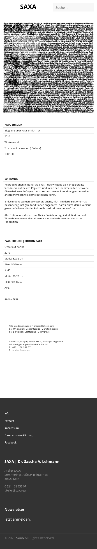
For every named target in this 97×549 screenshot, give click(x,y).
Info (7, 413)
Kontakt (9, 420)
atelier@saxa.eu (21, 350)
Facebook (10, 442)
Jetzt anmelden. (18, 519)
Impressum (12, 428)
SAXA (28, 6)
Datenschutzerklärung (18, 435)
